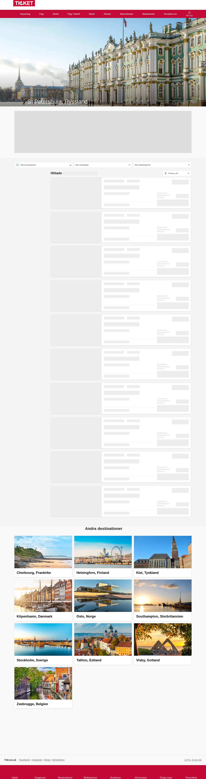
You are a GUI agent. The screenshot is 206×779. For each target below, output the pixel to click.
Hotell (55, 14)
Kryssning (25, 14)
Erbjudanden (149, 14)
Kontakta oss (170, 14)
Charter (107, 14)
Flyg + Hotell (74, 14)
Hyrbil (92, 14)
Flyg (41, 14)
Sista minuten (126, 14)
